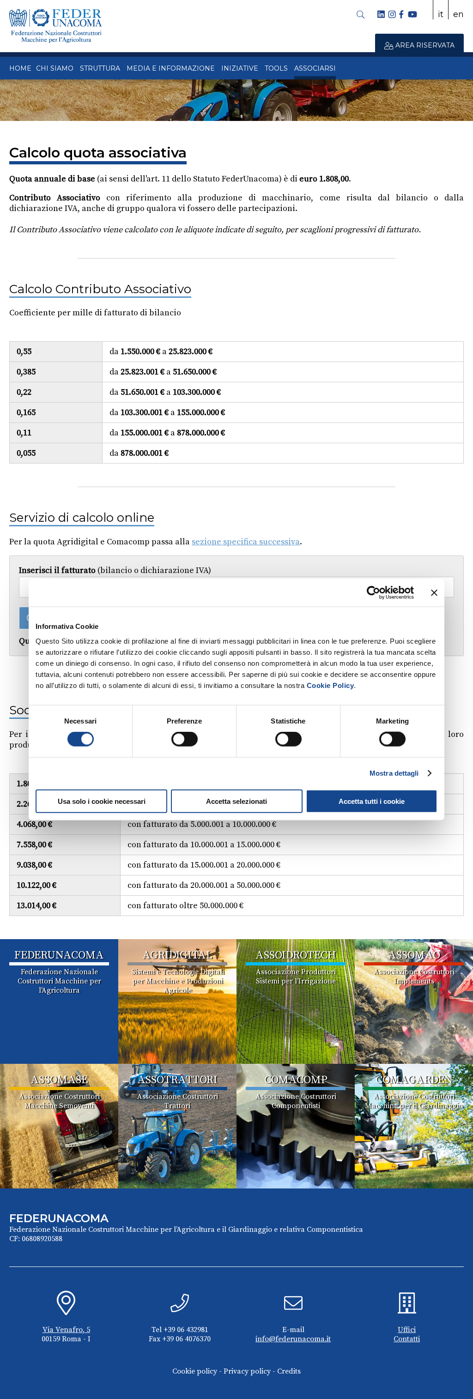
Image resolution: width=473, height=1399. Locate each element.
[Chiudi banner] (434, 593)
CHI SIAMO (54, 68)
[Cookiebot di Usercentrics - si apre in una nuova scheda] (373, 593)
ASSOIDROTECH (295, 955)
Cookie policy (194, 1371)
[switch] (184, 739)
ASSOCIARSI (315, 68)
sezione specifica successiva (246, 542)
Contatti (407, 1339)
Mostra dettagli (394, 773)
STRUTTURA (100, 68)
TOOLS (276, 68)
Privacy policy (247, 1371)
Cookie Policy (330, 685)
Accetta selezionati (236, 801)
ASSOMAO (414, 955)
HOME (20, 68)
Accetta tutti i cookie (372, 801)
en (458, 14)
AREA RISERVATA (424, 45)
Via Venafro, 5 (66, 1329)
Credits (289, 1371)
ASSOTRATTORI (177, 1080)
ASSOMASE (59, 1080)
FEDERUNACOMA (59, 955)
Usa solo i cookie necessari (102, 801)
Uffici (407, 1329)
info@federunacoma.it (293, 1339)
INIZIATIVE (239, 68)
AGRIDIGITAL (177, 955)
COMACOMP (295, 1080)
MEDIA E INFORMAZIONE (171, 68)
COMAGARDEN (414, 1080)
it (440, 14)
